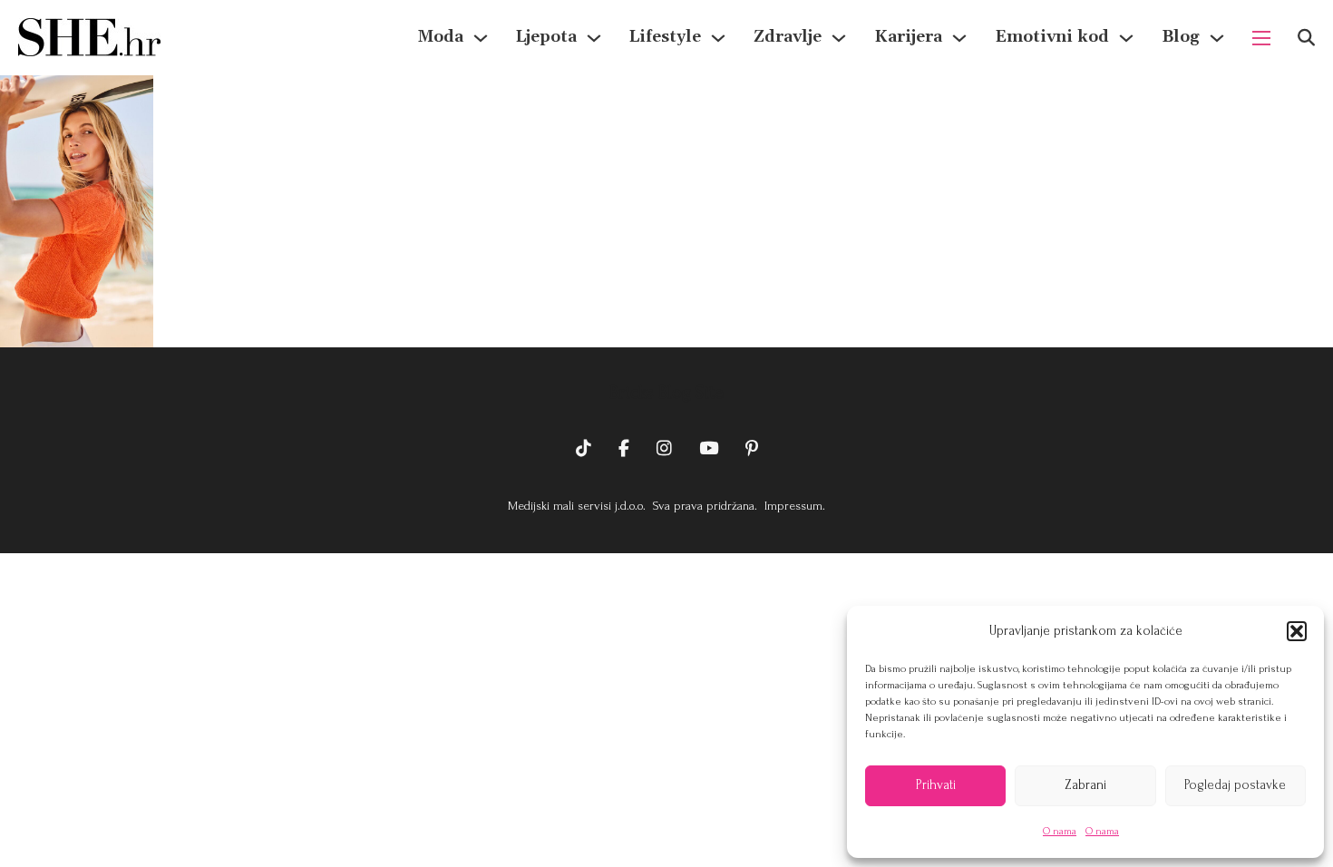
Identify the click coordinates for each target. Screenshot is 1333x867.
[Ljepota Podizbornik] (594, 38)
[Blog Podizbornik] (1217, 38)
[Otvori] (1306, 37)
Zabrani (1085, 785)
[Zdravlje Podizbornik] (839, 38)
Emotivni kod (1052, 36)
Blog (1181, 36)
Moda (440, 36)
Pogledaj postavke (1235, 785)
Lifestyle (665, 36)
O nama (1059, 831)
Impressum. (793, 505)
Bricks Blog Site (666, 393)
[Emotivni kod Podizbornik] (1126, 38)
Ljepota (546, 36)
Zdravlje (788, 36)
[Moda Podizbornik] (480, 38)
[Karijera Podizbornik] (959, 38)
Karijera (908, 36)
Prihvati (936, 785)
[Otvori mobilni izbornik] (1261, 38)
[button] (1297, 631)
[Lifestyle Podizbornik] (718, 38)
